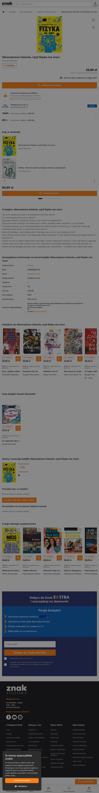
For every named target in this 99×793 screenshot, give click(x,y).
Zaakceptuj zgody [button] (22, 780)
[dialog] (22, 770)
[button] (22, 786)
